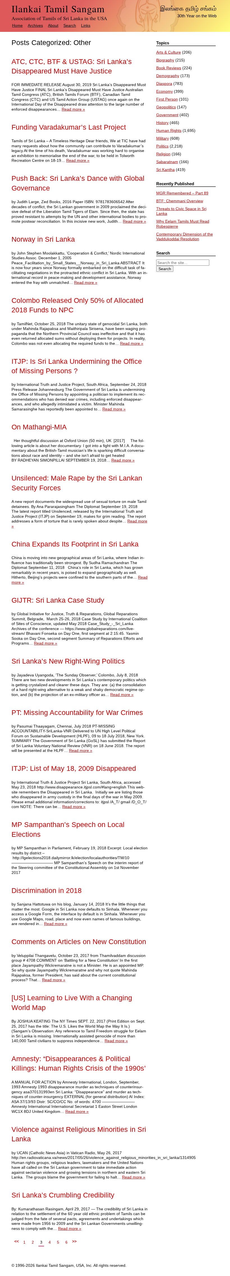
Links (85, 25)
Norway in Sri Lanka (43, 239)
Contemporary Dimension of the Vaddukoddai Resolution (184, 236)
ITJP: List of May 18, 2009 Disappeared (74, 768)
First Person (167, 99)
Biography (165, 60)
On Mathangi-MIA (39, 427)
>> (74, 1241)
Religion (163, 154)
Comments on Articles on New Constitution (79, 941)
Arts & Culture (168, 52)
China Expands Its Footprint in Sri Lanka (75, 544)
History (162, 122)
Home (17, 25)
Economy (164, 91)
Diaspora (164, 83)
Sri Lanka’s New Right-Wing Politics (68, 661)
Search (69, 25)
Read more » (73, 109)
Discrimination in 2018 (47, 890)
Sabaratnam (167, 162)
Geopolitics (166, 107)
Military (162, 138)
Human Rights (168, 130)
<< (16, 1241)
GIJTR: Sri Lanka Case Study (58, 600)
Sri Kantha (165, 169)
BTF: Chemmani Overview (179, 201)
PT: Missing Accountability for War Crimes (77, 712)
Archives (35, 25)
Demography (167, 75)
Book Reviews (168, 68)
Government (167, 115)
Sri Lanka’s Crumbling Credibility (63, 1195)
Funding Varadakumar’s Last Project (69, 127)
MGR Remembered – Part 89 (182, 193)
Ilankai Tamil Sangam (58, 8)
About (53, 25)
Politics (162, 146)
